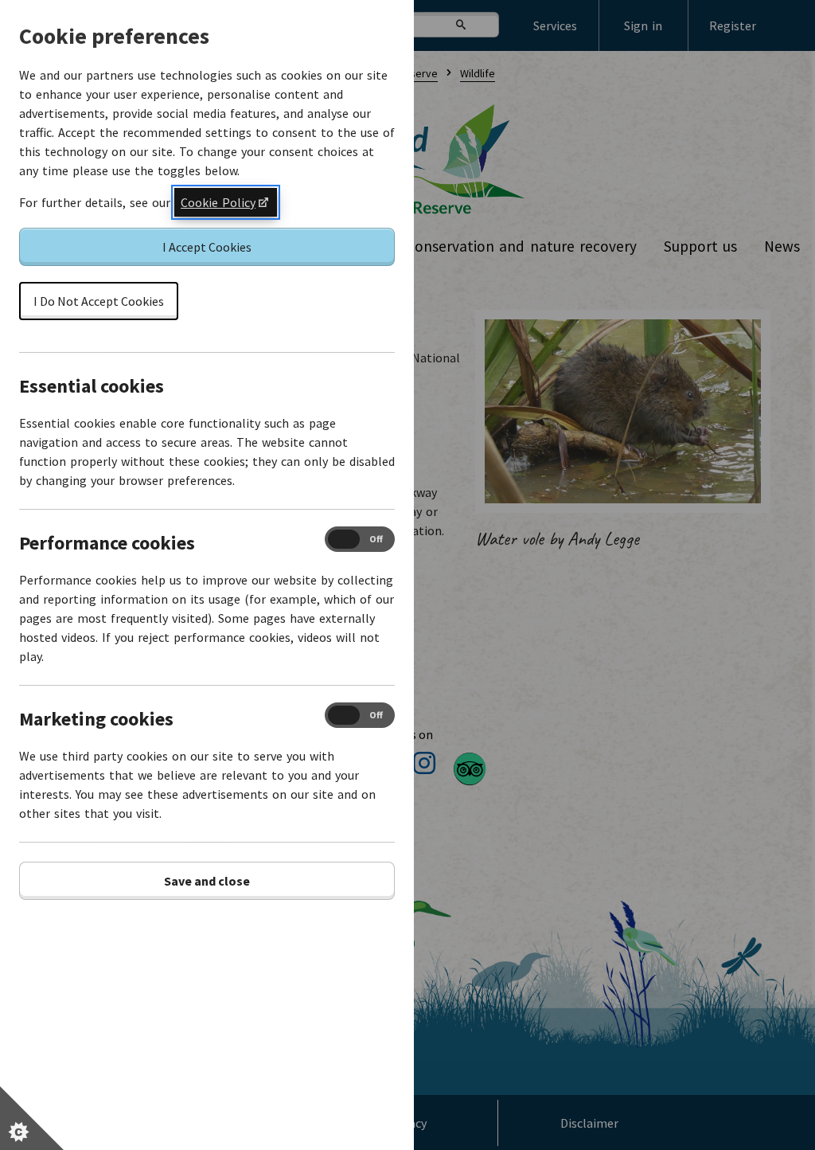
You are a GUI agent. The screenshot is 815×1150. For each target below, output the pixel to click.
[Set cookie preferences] (32, 1118)
